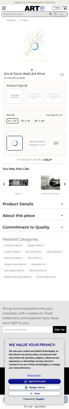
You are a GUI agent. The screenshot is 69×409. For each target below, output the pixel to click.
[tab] (15, 96)
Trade (57, 8)
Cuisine (24, 20)
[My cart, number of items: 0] (65, 7)
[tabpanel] (34, 133)
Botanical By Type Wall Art (17, 277)
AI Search (61, 14)
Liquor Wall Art (54, 251)
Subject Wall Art (35, 245)
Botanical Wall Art (13, 258)
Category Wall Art (13, 245)
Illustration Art (38, 264)
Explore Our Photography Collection (34, 2)
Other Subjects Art (45, 277)
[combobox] (24, 14)
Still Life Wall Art (34, 251)
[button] (34, 2)
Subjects (11, 20)
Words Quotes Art (38, 270)
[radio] (12, 120)
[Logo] (35, 8)
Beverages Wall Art (14, 270)
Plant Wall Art (35, 258)
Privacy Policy (34, 375)
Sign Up (60, 329)
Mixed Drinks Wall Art (15, 264)
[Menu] (3, 8)
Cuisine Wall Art (12, 251)
